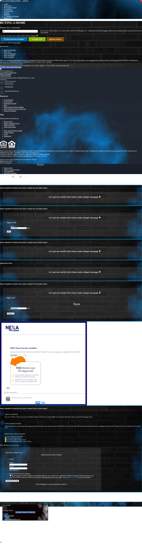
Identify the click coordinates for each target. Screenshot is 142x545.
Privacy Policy (8, 121)
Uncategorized (15, 27)
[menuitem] (73, 4)
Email (11, 463)
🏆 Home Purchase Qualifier (14, 39)
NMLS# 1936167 (9, 125)
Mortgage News (4, 118)
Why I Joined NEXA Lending (13, 131)
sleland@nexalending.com (12, 91)
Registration (7, 136)
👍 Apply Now (37, 39)
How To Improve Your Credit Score (15, 109)
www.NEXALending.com (8, 73)
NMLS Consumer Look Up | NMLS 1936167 (21, 397)
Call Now (25, 1)
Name (11, 459)
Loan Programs (8, 100)
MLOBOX (40, 165)
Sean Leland (16, 42)
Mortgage (3, 27)
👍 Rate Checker (55, 39)
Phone (11, 466)
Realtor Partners (9, 132)
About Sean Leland (10, 127)
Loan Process (8, 101)
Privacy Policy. (73, 477)
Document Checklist (10, 103)
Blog (5, 105)
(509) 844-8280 (9, 86)
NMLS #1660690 (5, 74)
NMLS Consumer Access (12, 123)
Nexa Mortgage (14, 118)
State (12, 226)
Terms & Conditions (10, 111)
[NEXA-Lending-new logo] (10, 1)
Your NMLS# (14, 470)
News (8, 27)
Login (6, 134)
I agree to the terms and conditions (19, 474)
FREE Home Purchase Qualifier (14, 107)
